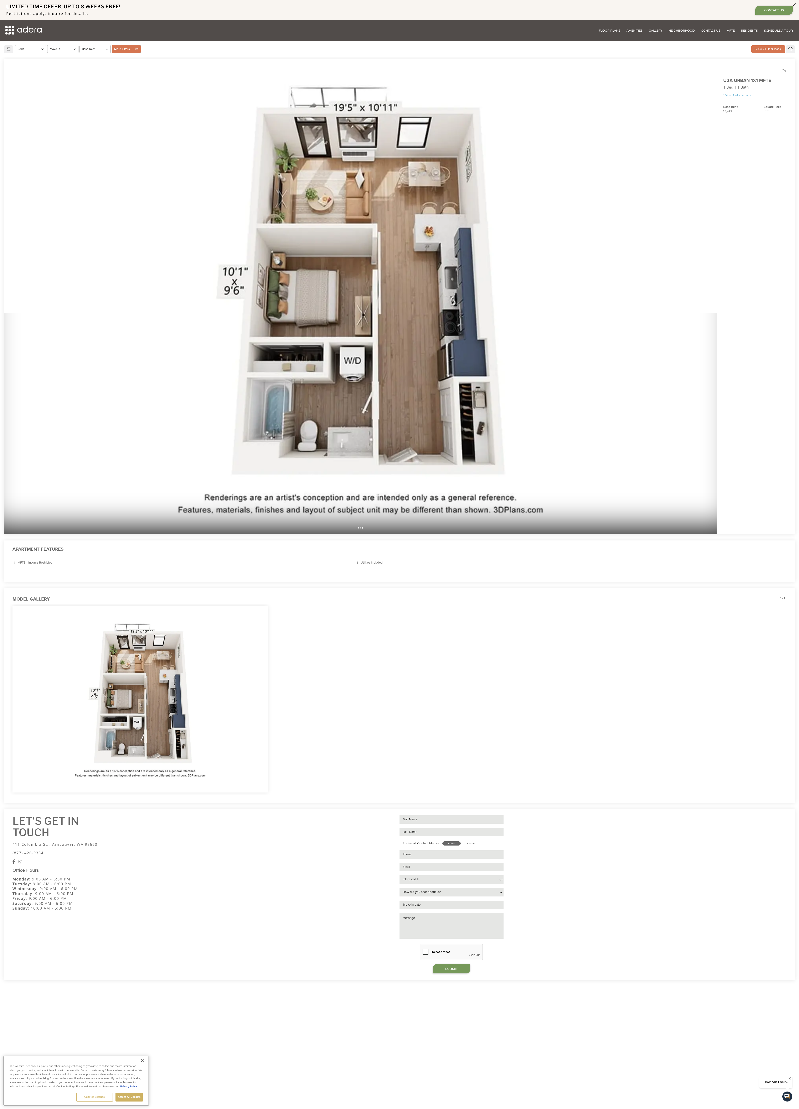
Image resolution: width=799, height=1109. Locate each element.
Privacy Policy (128, 1086)
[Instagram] (20, 861)
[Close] (142, 1060)
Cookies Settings (94, 1097)
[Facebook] (13, 861)
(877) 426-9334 (27, 852)
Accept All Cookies (129, 1097)
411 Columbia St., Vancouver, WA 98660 (54, 844)
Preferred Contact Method (421, 843)
